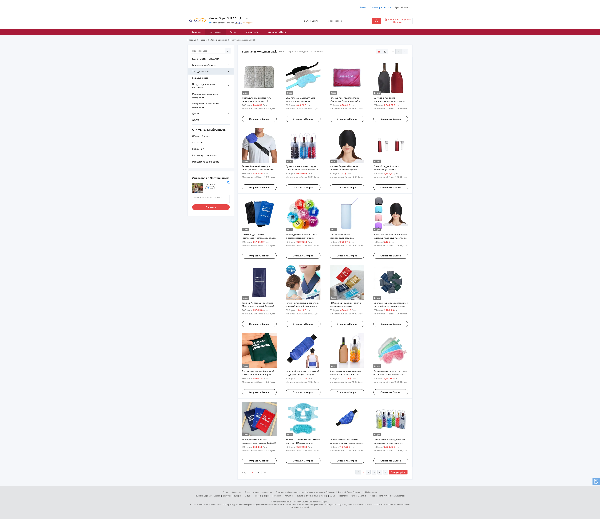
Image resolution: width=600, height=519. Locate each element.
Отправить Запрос (259, 119)
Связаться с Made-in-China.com (321, 492)
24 (251, 472)
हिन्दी (353, 495)
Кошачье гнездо (200, 77)
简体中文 (227, 495)
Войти (363, 7)
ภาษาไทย (362, 495)
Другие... (196, 113)
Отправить (211, 207)
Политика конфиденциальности (290, 492)
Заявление (236, 492)
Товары (217, 31)
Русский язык (312, 495)
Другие (195, 119)
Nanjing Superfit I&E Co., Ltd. (227, 18)
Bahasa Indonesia (397, 495)
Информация (371, 492)
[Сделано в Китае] (208, 6)
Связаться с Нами (277, 31)
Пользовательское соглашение (258, 492)
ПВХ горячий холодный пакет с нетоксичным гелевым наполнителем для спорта (345, 306)
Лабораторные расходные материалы (205, 105)
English (217, 495)
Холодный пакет (200, 71)
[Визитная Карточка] (228, 182)
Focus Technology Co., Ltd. (297, 501)
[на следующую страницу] (405, 51)
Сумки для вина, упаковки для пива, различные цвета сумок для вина (303, 169)
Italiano (300, 495)
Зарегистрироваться (380, 7)
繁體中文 (237, 495)
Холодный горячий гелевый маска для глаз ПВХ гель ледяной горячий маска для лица (303, 443)
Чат (211, 188)
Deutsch (277, 495)
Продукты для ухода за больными (203, 86)
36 (258, 472)
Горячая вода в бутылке (204, 64)
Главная (196, 31)
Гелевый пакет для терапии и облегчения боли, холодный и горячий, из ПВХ (345, 101)
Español (267, 495)
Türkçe (372, 495)
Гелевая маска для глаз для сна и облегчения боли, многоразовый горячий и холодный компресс (390, 374)
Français (257, 495)
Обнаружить (252, 31)
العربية (332, 495)
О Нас (233, 31)
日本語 (247, 495)
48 (265, 472)
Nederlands (343, 495)
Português (289, 495)
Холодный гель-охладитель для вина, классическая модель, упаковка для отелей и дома (389, 443)
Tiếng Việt (382, 495)
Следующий (397, 472)
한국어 (324, 495)
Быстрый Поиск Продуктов (350, 492)
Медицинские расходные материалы (205, 95)
